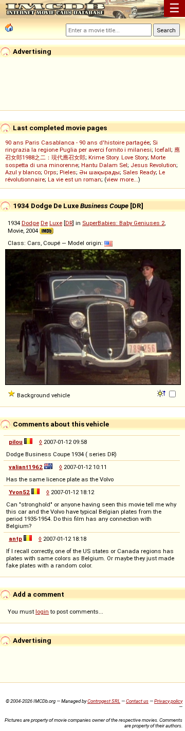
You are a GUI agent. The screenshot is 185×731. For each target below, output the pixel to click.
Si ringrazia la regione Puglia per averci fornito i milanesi (81, 146)
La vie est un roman (74, 179)
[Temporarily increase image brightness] (162, 392)
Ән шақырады (99, 172)
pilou (16, 441)
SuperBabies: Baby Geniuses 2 (123, 223)
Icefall (163, 149)
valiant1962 (26, 467)
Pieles (68, 172)
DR (68, 223)
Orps (50, 172)
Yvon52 (19, 492)
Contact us (137, 701)
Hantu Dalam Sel (104, 165)
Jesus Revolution (153, 165)
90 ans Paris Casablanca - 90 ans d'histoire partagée (77, 142)
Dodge (30, 223)
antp (15, 538)
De (44, 223)
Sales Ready (139, 172)
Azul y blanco (23, 172)
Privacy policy (168, 701)
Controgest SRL (103, 701)
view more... (122, 179)
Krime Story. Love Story (117, 157)
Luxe (55, 223)
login (42, 611)
